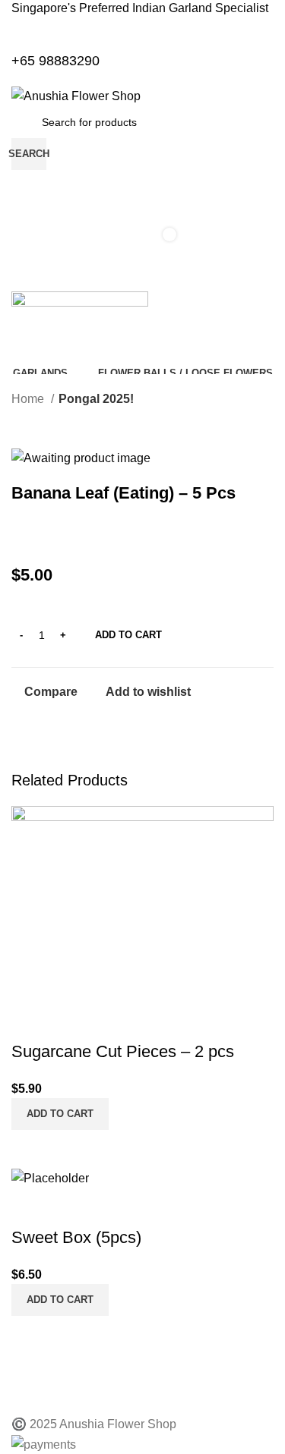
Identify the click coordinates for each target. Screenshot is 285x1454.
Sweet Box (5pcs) (76, 1237)
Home (29, 398)
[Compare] (30, 1149)
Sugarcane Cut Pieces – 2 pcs (122, 1051)
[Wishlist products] (142, 185)
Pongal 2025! (96, 398)
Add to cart (128, 634)
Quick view (71, 1149)
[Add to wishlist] (30, 1021)
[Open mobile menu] (142, 276)
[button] (60, 1114)
